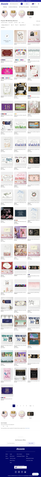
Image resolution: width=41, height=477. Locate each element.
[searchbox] (16, 4)
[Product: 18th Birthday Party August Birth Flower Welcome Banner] (7, 250)
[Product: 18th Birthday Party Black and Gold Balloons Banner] (34, 356)
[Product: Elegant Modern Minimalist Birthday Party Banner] (34, 303)
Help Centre (28, 428)
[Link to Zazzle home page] (5, 4)
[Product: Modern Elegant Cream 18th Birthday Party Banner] (7, 232)
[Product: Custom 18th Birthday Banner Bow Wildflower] (34, 107)
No (7, 426)
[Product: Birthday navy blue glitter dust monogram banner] (7, 321)
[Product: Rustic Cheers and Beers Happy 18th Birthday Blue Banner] (34, 125)
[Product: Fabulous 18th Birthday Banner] (7, 374)
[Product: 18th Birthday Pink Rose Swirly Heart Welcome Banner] (20, 178)
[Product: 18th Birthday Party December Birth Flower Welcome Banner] (20, 125)
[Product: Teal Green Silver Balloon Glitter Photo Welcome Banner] (7, 338)
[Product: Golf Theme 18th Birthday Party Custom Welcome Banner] (7, 195)
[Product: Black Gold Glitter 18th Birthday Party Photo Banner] (34, 232)
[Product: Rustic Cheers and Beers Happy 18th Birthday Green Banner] (20, 107)
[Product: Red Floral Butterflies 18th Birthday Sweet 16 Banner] (7, 267)
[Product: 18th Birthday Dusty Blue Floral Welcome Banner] (34, 53)
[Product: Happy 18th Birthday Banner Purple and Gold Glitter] (7, 107)
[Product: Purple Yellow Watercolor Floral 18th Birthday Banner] (20, 250)
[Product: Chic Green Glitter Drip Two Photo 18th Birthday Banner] (20, 321)
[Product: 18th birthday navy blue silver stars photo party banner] (7, 125)
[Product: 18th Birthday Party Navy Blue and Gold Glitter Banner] (7, 390)
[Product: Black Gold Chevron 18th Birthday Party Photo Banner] (34, 160)
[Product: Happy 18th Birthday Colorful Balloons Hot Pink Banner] (7, 71)
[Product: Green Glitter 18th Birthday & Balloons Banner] (7, 356)
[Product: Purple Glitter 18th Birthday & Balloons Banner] (20, 356)
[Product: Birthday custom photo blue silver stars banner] (7, 303)
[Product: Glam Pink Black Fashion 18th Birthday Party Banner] (7, 213)
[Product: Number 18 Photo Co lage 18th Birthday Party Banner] (20, 36)
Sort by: (34, 24)
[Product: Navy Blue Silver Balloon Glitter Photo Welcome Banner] (34, 321)
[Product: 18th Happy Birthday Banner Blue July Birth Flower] (20, 142)
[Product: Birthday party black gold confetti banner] (20, 374)
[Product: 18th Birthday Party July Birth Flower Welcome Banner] (34, 142)
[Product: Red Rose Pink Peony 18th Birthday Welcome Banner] (34, 71)
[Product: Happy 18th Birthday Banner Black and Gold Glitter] (34, 89)
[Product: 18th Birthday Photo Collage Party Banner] (7, 285)
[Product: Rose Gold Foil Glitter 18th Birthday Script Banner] (20, 71)
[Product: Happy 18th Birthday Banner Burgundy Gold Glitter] (7, 53)
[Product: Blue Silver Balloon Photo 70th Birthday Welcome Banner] (20, 338)
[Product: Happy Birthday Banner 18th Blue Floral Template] (34, 213)
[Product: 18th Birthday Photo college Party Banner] (20, 232)
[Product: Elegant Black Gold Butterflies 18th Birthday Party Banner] (20, 89)
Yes (3, 426)
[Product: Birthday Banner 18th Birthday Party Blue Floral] (20, 195)
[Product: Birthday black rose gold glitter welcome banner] (34, 374)
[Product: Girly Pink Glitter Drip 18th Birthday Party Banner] (34, 285)
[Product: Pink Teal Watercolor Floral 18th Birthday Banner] (34, 178)
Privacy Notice (31, 475)
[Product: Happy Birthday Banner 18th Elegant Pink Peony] (7, 178)
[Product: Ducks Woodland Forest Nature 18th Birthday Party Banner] (7, 160)
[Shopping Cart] (38, 4)
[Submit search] (21, 4)
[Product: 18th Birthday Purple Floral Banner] (34, 338)
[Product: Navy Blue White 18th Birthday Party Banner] (20, 213)
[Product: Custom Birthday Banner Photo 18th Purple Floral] (20, 160)
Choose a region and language (19, 465)
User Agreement (26, 475)
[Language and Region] (34, 4)
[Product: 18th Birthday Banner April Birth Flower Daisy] (7, 89)
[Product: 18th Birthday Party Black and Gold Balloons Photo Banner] (20, 267)
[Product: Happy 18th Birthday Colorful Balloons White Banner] (20, 53)
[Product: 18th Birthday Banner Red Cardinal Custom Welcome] (34, 195)
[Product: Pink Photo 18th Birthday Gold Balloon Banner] (34, 36)
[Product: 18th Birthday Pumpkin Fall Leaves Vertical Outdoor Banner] (7, 142)
